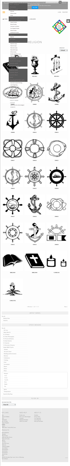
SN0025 (35, 188)
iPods (11, 15)
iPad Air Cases (13, 45)
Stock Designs (13, 93)
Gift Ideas (12, 39)
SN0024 (13, 188)
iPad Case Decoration (38, 421)
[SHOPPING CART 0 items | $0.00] (68, 21)
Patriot (5, 368)
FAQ (11, 95)
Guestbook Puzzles (14, 32)
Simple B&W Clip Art (8, 347)
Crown (5, 377)
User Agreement (37, 418)
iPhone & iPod (14, 9)
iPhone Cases (13, 13)
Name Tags (12, 67)
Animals (6, 349)
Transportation (7, 391)
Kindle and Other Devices (17, 17)
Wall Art (12, 34)
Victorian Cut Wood (14, 26)
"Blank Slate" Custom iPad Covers (9, 427)
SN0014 (56, 132)
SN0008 (13, 132)
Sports (5, 389)
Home (6, 19)
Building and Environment (10, 353)
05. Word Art (6, 343)
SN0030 (35, 216)
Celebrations (7, 358)
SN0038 (56, 244)
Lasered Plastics (14, 65)
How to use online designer (25, 416)
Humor (5, 366)
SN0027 (13, 216)
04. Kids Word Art (7, 341)
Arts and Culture (7, 351)
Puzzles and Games (15, 20)
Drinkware (12, 58)
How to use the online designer (17, 105)
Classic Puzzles (13, 22)
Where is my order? (23, 421)
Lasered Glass (14, 74)
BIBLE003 (12, 272)
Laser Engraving (13, 84)
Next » (65, 306)
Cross (5, 375)
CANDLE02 (57, 272)
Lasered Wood (14, 72)
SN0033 (13, 244)
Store (11, 2)
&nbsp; (12, 123)
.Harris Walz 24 (6, 332)
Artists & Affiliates (15, 89)
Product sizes (22, 415)
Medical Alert (6, 318)
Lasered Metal (14, 63)
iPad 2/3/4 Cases (14, 50)
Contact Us (12, 107)
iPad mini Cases (13, 47)
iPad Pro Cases (13, 43)
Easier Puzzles (13, 30)
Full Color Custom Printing (16, 82)
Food (5, 362)
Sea (5, 386)
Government (7, 364)
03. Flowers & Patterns (8, 338)
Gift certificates (5, 458)
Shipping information (23, 419)
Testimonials (14, 98)
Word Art (5, 320)
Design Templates (5, 422)
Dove (5, 382)
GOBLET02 (13, 300)
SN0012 (35, 132)
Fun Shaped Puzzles (14, 28)
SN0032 (56, 216)
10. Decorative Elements (9, 345)
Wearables (13, 6)
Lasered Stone (14, 69)
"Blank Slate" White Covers (16, 56)
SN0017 (13, 160)
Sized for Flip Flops (7, 394)
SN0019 (35, 160)
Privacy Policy (37, 416)
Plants (5, 370)
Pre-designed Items (14, 91)
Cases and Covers (15, 41)
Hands (5, 384)
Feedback (36, 415)
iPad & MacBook (14, 4)
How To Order (14, 100)
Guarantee (21, 418)
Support (12, 103)
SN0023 (56, 160)
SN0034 (35, 244)
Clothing (6, 360)
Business (6, 355)
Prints (11, 77)
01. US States (6, 334)
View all (3, 316)
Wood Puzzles (13, 24)
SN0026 (56, 188)
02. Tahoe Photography (8, 336)
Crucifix (6, 380)
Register (65, 12)
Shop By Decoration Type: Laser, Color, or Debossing (17, 80)
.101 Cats (5, 330)
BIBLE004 (34, 272)
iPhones (12, 11)
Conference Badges (15, 60)
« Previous (29, 306)
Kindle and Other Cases (15, 54)
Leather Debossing (14, 87)
